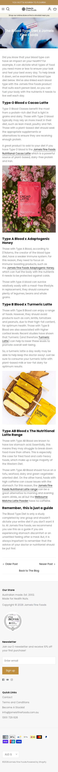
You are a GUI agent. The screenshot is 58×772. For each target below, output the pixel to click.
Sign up (10, 670)
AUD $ (8, 754)
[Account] (49, 9)
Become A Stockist (13, 707)
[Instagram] (12, 680)
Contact (7, 697)
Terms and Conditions (15, 702)
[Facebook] (3, 680)
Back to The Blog (29, 570)
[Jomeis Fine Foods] (29, 9)
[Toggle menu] (3, 9)
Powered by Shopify (36, 762)
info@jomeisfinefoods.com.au (20, 712)
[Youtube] (7, 680)
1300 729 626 (10, 717)
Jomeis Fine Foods (18, 762)
